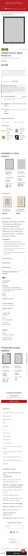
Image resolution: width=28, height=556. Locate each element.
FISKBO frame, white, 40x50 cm (21, 172)
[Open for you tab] (23, 551)
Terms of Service (7, 443)
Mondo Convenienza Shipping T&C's (12, 460)
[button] (3, 8)
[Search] (17, 8)
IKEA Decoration (12, 13)
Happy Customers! (8, 419)
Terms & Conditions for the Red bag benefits (12, 447)
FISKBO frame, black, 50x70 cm (18, 367)
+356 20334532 (19, 503)
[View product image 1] (14, 30)
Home (2, 13)
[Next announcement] (25, 3)
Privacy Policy (6, 439)
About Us (5, 463)
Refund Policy (6, 433)
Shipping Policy (7, 436)
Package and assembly (14, 118)
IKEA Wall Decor (20, 13)
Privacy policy (24, 548)
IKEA (6, 13)
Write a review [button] (14, 401)
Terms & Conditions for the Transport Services (12, 452)
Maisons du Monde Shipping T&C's (12, 456)
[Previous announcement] (2, 3)
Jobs (4, 429)
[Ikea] (6, 49)
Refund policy (16, 548)
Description (4, 60)
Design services (7, 416)
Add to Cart (16, 553)
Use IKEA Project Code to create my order (14, 412)
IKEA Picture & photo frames (7, 14)
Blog (4, 422)
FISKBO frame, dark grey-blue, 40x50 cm (9, 173)
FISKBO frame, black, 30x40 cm (6, 367)
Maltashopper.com (8, 548)
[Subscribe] (21, 526)
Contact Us (6, 426)
